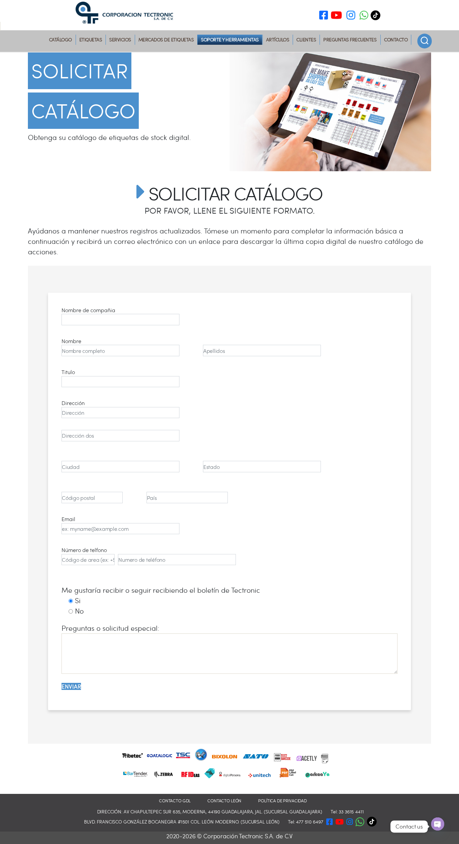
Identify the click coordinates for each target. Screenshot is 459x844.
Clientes (306, 39)
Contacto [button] (396, 39)
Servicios (120, 39)
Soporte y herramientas (229, 39)
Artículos (277, 39)
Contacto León (224, 801)
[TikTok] (377, 15)
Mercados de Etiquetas (166, 39)
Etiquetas (90, 39)
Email (68, 518)
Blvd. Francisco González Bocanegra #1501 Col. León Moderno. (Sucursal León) (182, 821)
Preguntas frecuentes (349, 39)
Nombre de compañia (88, 310)
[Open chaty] (437, 824)
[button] (364, 16)
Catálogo (60, 39)
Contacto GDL (175, 801)
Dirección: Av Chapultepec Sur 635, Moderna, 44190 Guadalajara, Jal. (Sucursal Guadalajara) (210, 811)
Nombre (71, 340)
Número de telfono (84, 549)
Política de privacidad (282, 801)
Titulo (68, 371)
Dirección (73, 402)
